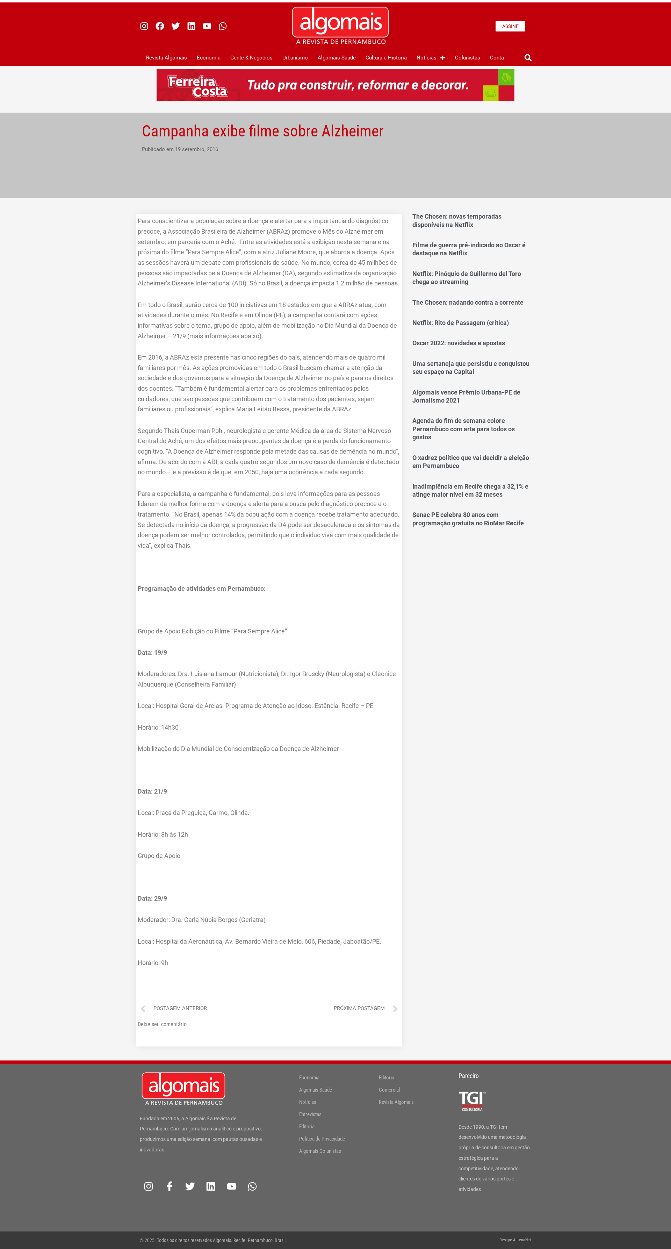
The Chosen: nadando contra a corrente (468, 302)
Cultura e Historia (386, 58)
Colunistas (467, 58)
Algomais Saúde (337, 58)
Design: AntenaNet (515, 1239)
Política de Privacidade (322, 1139)
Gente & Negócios (251, 58)
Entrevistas (310, 1114)
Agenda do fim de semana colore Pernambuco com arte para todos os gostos (463, 429)
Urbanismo (295, 58)
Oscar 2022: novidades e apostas (458, 343)
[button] (527, 57)
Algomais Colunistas (320, 1151)
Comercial (389, 1090)
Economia (209, 58)
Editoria (307, 1126)
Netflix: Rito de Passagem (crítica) (460, 322)
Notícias (426, 58)
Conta (497, 58)
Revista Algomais (166, 58)
